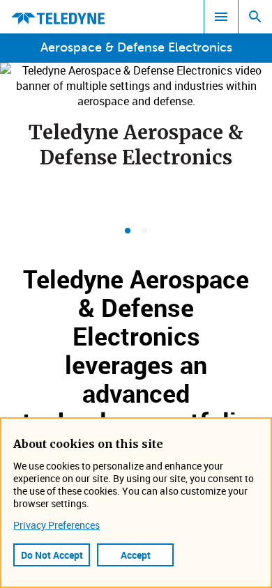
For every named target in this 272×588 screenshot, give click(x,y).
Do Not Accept (52, 555)
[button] (127, 230)
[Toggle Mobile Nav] (221, 16)
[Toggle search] (255, 16)
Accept (136, 555)
